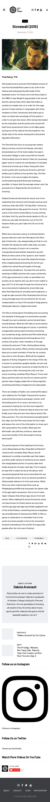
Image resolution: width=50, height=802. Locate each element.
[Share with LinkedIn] (38, 543)
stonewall (39, 538)
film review (22, 538)
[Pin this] (42, 543)
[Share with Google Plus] (35, 543)
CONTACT (17, 790)
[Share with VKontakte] (45, 543)
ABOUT (6, 790)
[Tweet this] (32, 543)
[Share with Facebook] (29, 543)
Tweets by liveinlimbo (11, 748)
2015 (7, 538)
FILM (25, 21)
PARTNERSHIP (40, 790)
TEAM (27, 790)
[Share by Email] (29, 546)
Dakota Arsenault (25, 587)
